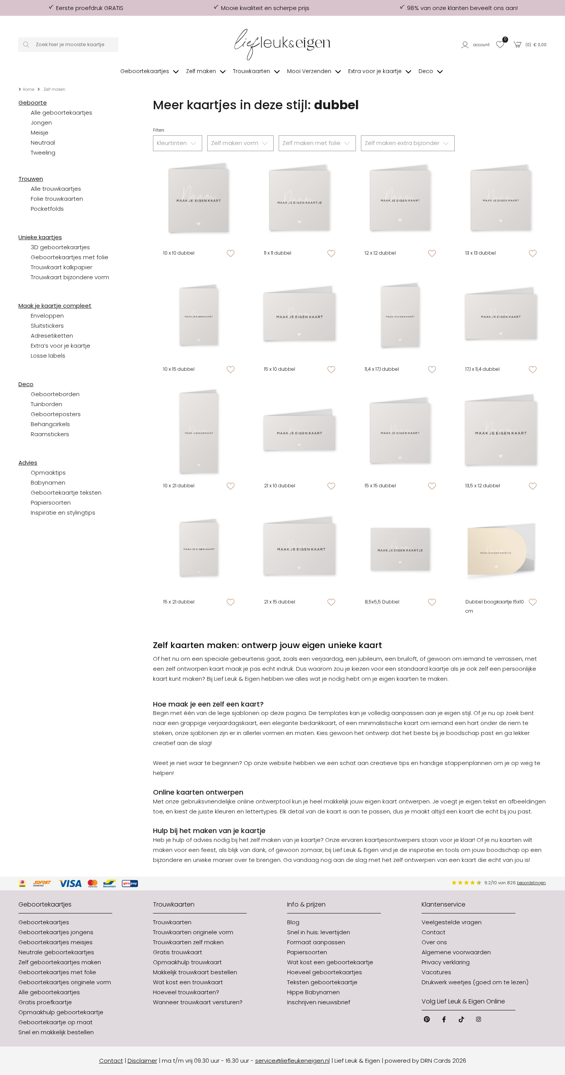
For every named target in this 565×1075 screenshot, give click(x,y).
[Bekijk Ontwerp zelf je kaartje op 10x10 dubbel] (199, 200)
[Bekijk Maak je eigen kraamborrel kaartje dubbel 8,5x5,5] (400, 549)
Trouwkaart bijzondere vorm (70, 277)
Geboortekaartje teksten (66, 492)
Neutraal (43, 142)
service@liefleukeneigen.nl (292, 1061)
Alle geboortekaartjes (61, 112)
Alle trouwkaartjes (56, 189)
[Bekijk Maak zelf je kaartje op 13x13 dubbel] (501, 200)
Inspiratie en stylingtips (63, 512)
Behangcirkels (50, 424)
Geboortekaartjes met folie (69, 257)
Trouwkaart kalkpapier (61, 267)
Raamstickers (50, 434)
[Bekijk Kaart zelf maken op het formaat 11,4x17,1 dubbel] (400, 316)
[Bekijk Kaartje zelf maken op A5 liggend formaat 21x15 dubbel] (299, 549)
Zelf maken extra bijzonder (403, 143)
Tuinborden (46, 404)
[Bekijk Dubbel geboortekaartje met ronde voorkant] (501, 549)
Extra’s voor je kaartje (60, 346)
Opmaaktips (48, 472)
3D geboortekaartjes (60, 247)
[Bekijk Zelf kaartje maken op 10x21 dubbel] (199, 433)
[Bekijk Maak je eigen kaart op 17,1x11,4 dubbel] (501, 316)
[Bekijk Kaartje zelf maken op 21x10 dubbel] (299, 433)
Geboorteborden (55, 394)
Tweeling (43, 152)
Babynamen (48, 482)
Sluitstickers (47, 326)
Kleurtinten (172, 143)
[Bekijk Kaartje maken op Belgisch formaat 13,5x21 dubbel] (501, 433)
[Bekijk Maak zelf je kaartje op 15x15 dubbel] (400, 433)
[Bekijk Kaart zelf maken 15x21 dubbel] (199, 549)
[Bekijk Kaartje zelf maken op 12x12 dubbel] (400, 200)
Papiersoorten (51, 502)
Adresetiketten (52, 336)
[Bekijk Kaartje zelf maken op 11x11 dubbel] (299, 200)
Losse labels (48, 356)
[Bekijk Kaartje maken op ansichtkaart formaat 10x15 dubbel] (199, 316)
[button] (476, 45)
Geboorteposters (56, 414)
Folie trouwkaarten (57, 199)
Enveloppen (47, 316)
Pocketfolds (47, 209)
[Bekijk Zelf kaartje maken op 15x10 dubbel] (299, 316)
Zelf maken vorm (235, 143)
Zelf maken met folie (312, 143)
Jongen (41, 122)
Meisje (39, 132)
